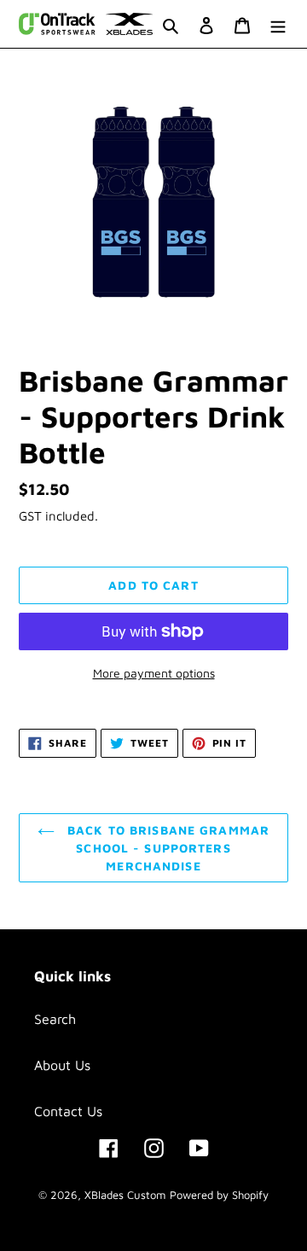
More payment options (154, 673)
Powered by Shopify (219, 1195)
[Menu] (278, 24)
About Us (62, 1065)
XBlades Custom (124, 1195)
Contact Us (68, 1111)
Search (55, 1019)
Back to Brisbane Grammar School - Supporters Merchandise (166, 848)
